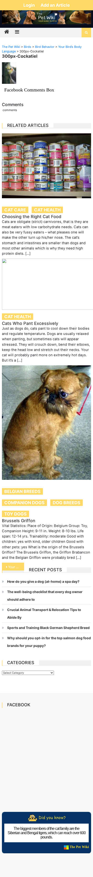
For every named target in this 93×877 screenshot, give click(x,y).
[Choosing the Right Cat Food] (46, 165)
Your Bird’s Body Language (16, 567)
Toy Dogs (15, 513)
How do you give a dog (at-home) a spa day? (43, 581)
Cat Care (15, 209)
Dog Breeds (66, 502)
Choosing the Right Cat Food (31, 216)
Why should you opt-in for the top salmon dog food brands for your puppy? (49, 642)
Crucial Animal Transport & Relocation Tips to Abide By (44, 613)
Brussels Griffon (18, 520)
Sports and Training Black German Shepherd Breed (48, 628)
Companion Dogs (24, 502)
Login (29, 5)
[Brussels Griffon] (46, 422)
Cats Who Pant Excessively (30, 323)
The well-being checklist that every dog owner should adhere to (45, 595)
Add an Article (55, 5)
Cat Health (47, 209)
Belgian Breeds (22, 491)
